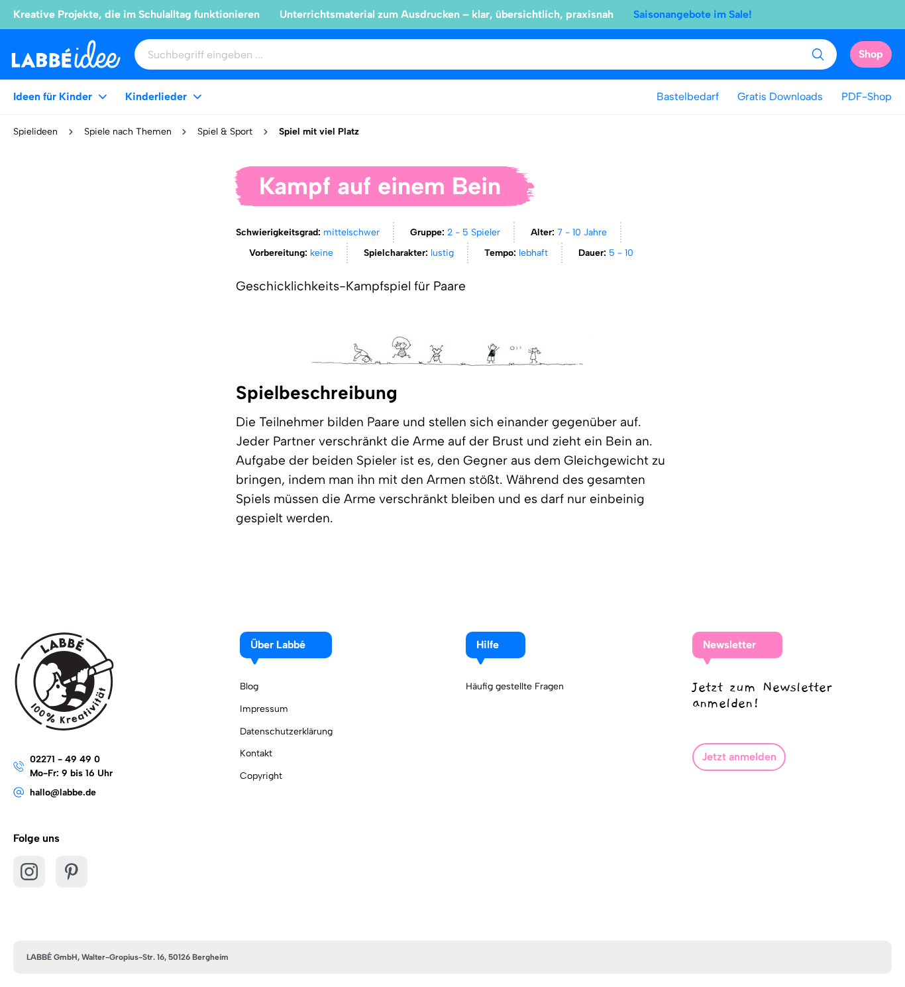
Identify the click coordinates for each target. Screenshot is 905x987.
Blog (249, 686)
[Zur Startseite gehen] (66, 54)
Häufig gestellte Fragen (515, 686)
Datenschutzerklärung (286, 731)
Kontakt (256, 753)
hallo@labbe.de (63, 792)
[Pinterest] (71, 872)
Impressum (264, 709)
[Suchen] (817, 54)
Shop (871, 54)
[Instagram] (29, 872)
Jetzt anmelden (739, 756)
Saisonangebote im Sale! (692, 14)
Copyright (261, 776)
